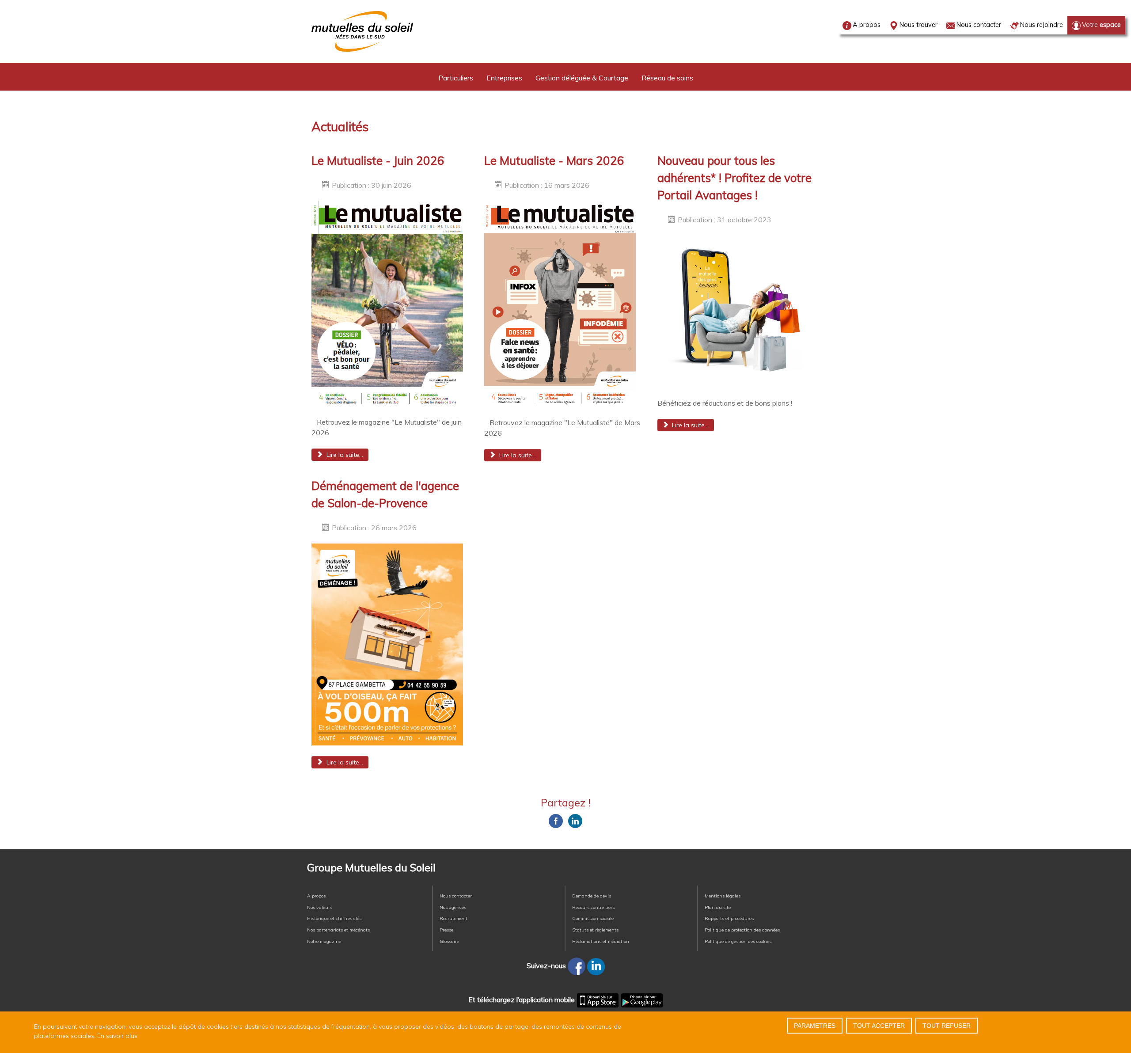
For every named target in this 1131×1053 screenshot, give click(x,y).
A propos (867, 25)
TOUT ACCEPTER (879, 1025)
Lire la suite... (344, 455)
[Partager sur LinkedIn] (575, 821)
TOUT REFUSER (946, 1025)
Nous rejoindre (1041, 25)
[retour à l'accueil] (362, 31)
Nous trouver (918, 25)
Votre (1101, 25)
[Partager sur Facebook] (556, 821)
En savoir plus (117, 1036)
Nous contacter (978, 25)
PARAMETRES (814, 1025)
